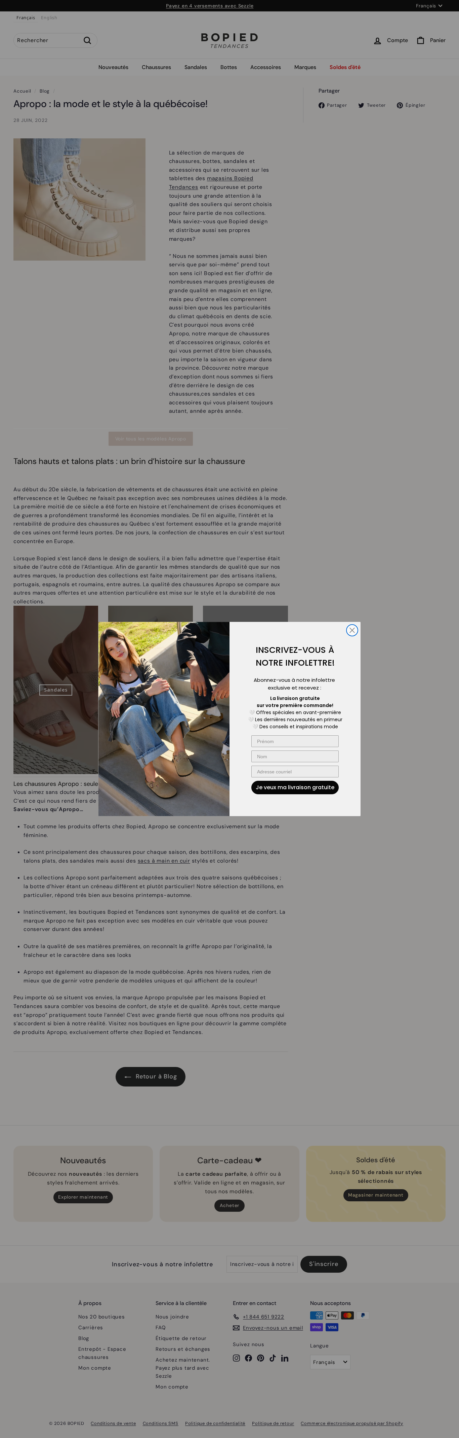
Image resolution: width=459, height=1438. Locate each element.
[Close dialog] (352, 630)
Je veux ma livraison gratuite (295, 787)
